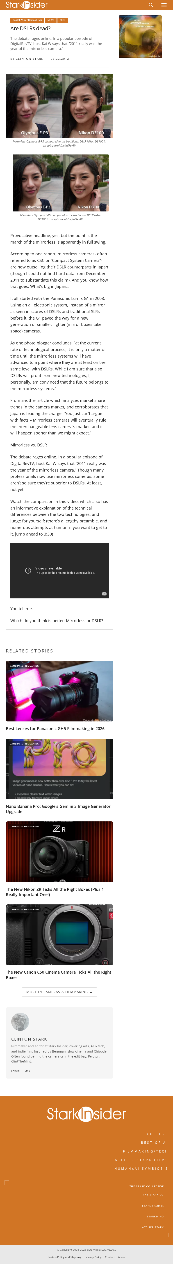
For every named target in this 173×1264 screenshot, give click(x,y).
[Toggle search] (151, 5)
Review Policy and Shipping (64, 1257)
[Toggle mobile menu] (163, 5)
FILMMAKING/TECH (145, 1151)
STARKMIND (155, 1216)
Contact (110, 1257)
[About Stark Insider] (140, 36)
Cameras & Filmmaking (27, 20)
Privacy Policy (93, 1257)
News (51, 20)
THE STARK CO (153, 1194)
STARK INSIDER (153, 1205)
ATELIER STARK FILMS (141, 1160)
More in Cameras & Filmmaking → (59, 992)
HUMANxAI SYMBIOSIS (141, 1169)
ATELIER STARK (153, 1227)
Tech (63, 20)
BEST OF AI (154, 1143)
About (121, 1257)
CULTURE (157, 1134)
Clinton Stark (29, 59)
